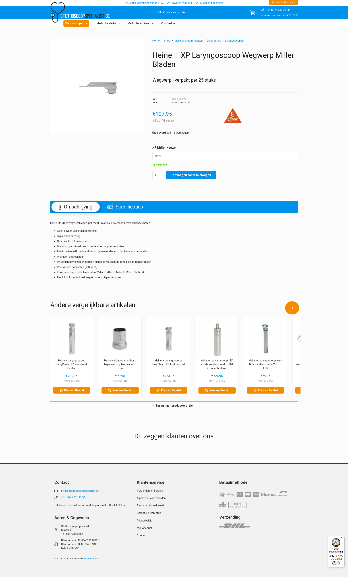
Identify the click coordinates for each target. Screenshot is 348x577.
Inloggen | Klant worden (284, 2)
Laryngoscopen (234, 40)
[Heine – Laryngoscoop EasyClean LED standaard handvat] (71, 338)
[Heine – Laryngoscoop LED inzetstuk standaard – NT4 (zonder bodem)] (217, 338)
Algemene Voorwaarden (151, 498)
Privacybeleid (144, 520)
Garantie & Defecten (149, 513)
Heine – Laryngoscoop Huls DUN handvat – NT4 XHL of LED (265, 364)
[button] (87, 23)
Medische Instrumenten (189, 40)
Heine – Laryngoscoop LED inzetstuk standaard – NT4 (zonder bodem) (217, 364)
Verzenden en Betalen (150, 490)
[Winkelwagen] (252, 12)
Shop (167, 40)
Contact (141, 535)
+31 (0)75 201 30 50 (73, 497)
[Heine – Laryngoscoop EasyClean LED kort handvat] (168, 338)
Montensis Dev (91, 558)
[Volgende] (292, 307)
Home (156, 40)
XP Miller (159, 147)
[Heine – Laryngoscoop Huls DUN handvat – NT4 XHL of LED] (265, 338)
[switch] (336, 563)
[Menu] (342, 538)
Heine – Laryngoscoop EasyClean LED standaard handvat (72, 364)
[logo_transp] (57, 12)
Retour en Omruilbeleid (150, 505)
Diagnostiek (214, 40)
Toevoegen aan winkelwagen (191, 175)
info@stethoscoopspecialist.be (80, 490)
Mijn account (144, 528)
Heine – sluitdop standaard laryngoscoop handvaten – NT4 (120, 364)
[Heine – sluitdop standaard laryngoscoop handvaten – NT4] (120, 338)
